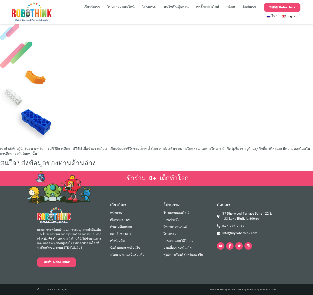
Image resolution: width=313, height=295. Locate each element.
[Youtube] (220, 246)
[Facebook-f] (230, 246)
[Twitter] (239, 246)
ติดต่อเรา (249, 7)
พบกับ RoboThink (282, 7)
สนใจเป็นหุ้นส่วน (176, 7)
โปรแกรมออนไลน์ (121, 7)
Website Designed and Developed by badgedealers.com (243, 289)
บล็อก (231, 7)
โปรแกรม (149, 7)
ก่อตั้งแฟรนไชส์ (207, 7)
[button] (56, 262)
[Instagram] (248, 246)
